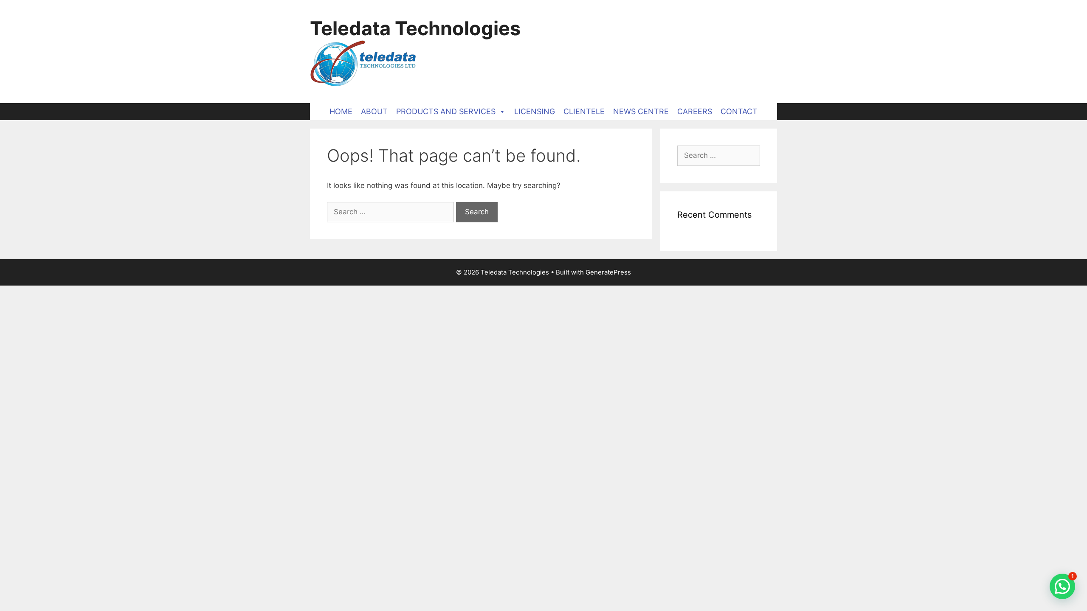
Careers (694, 111)
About (374, 111)
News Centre (641, 111)
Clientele (584, 111)
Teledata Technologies (415, 28)
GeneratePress (608, 272)
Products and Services (446, 111)
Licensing (534, 111)
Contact (739, 111)
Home (340, 111)
